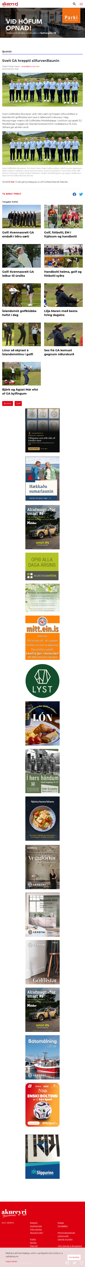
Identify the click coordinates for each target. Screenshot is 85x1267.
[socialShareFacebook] (74, 194)
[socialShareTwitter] (81, 194)
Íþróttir (8, 403)
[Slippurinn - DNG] (42, 1157)
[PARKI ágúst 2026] (42, 28)
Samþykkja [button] (74, 1257)
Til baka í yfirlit (11, 194)
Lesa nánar (11, 1261)
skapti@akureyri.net (30, 66)
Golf (18, 403)
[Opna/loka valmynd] (81, 4)
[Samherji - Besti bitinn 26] (42, 819)
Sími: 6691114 (8, 1223)
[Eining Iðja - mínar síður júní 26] (42, 638)
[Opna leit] (74, 4)
